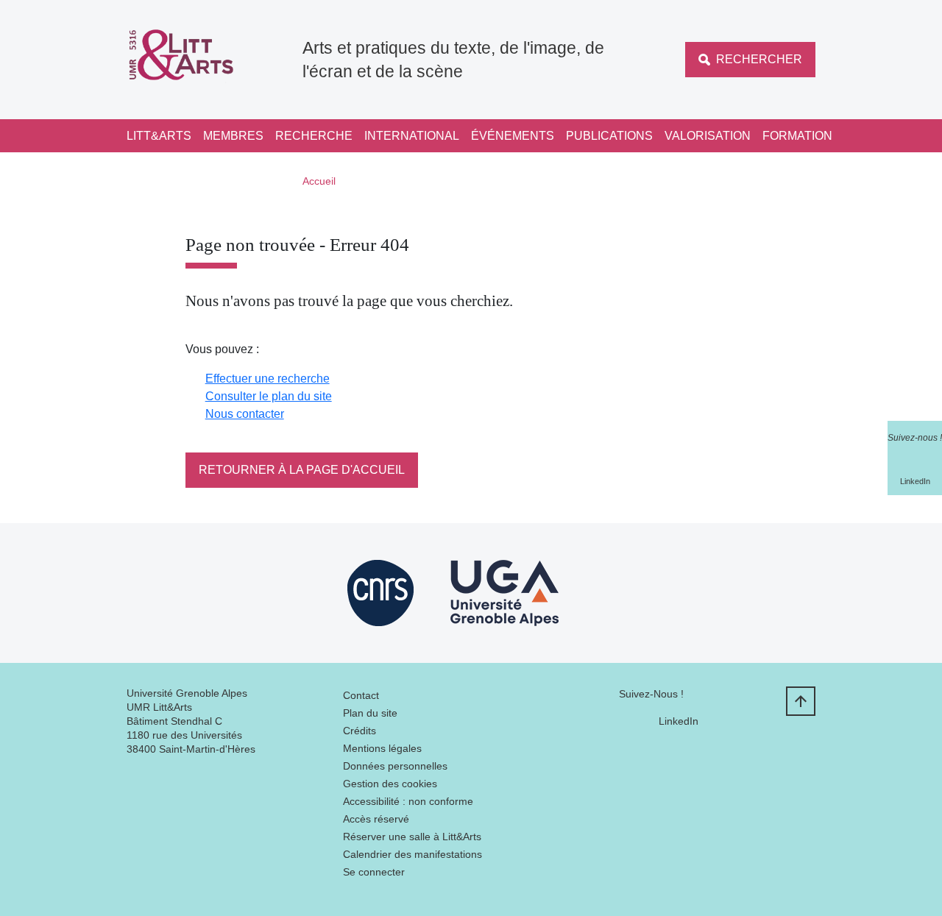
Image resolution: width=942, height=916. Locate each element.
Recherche (314, 135)
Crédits (359, 730)
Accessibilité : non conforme (408, 801)
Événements (512, 135)
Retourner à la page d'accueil (302, 470)
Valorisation (708, 135)
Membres (233, 135)
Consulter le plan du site (268, 396)
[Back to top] (800, 701)
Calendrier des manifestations (412, 854)
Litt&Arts (159, 135)
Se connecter (374, 872)
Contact (361, 695)
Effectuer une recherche (267, 378)
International (411, 135)
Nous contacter (244, 414)
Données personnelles (395, 766)
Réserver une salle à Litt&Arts (412, 836)
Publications (609, 135)
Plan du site (370, 713)
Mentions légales (382, 748)
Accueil (319, 181)
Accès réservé (376, 819)
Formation (797, 135)
